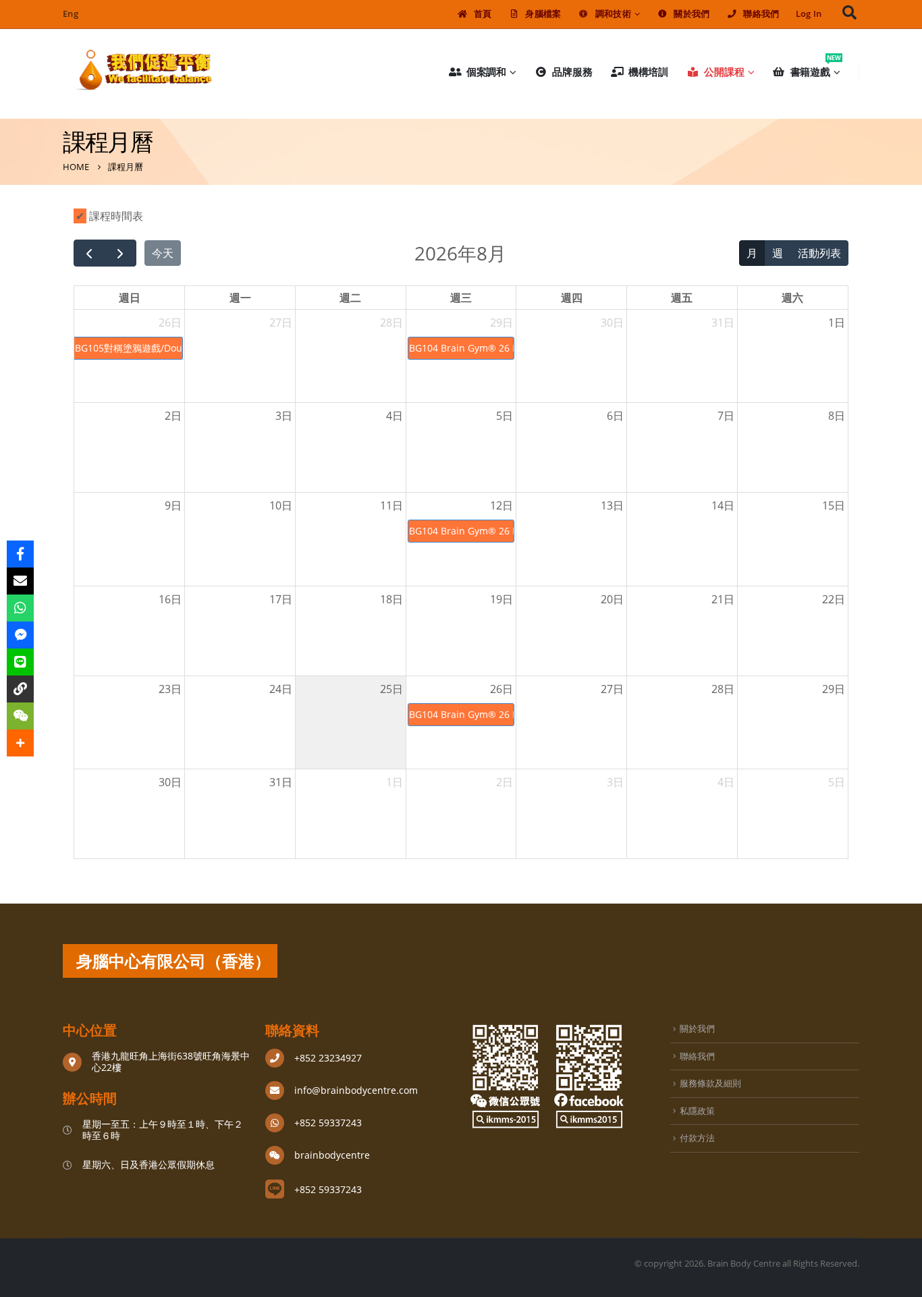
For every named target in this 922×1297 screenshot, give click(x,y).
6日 (615, 415)
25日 (391, 689)
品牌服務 (572, 71)
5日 (504, 415)
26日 (170, 322)
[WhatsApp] (20, 608)
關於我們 (691, 14)
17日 (280, 599)
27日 (280, 322)
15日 (833, 505)
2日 (173, 415)
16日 (170, 599)
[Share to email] (20, 581)
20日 (612, 599)
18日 (391, 599)
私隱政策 (697, 1111)
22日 (833, 599)
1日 (836, 322)
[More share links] (20, 742)
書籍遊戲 (815, 68)
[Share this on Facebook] (20, 554)
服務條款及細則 (710, 1083)
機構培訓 (648, 71)
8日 (836, 415)
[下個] (120, 253)
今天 (162, 253)
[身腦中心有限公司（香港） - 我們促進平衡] (144, 71)
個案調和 (486, 71)
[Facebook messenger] (20, 635)
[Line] (20, 661)
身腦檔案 (543, 14)
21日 (722, 599)
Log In (809, 14)
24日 (280, 689)
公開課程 (724, 71)
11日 (391, 505)
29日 (501, 322)
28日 (391, 322)
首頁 (483, 14)
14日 (722, 505)
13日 (612, 505)
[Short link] (20, 688)
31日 (722, 322)
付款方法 (697, 1138)
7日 (725, 415)
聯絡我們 (761, 14)
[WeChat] (20, 715)
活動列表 (819, 253)
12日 (501, 505)
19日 (501, 599)
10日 (280, 505)
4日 (394, 415)
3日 (283, 415)
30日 (612, 322)
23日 (170, 689)
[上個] (89, 253)
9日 (173, 505)
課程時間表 (114, 216)
